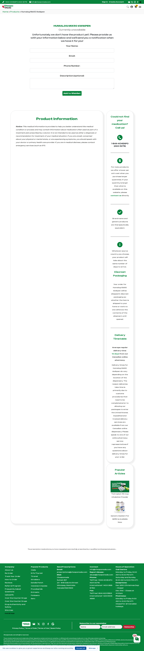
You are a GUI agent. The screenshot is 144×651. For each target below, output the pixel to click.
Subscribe (129, 627)
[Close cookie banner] (97, 648)
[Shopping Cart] (136, 6)
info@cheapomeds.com (41, 2)
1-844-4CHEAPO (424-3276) (120, 145)
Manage (92, 648)
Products (15, 12)
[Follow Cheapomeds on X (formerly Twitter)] (38, 624)
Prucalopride (36, 589)
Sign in (105, 2)
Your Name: (72, 46)
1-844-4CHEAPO (16, 2)
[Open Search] (127, 6)
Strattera (35, 579)
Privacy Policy (18, 628)
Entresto (35, 592)
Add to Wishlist (72, 93)
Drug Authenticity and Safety (15, 605)
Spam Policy (55, 628)
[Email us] (129, 2)
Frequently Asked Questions (13, 590)
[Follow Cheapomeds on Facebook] (48, 624)
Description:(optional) (72, 76)
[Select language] (140, 2)
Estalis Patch (37, 583)
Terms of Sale (31, 628)
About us (9, 570)
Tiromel (34, 576)
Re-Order (9, 573)
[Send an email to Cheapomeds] (34, 624)
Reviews (8, 583)
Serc (33, 598)
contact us (116, 195)
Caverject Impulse (39, 586)
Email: (72, 56)
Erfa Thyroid (36, 573)
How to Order (11, 579)
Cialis (33, 570)
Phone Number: (72, 66)
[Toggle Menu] (140, 6)
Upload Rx (9, 595)
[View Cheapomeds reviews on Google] (53, 624)
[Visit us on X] (132, 2)
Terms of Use (43, 628)
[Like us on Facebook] (138, 2)
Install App (9, 613)
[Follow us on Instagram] (135, 2)
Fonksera (35, 595)
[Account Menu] (132, 6)
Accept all (80, 648)
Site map (9, 610)
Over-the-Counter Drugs (16, 598)
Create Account (116, 2)
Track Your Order (12, 576)
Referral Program (13, 586)
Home (6, 12)
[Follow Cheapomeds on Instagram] (43, 624)
